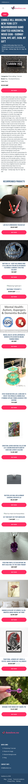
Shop (4, 14)
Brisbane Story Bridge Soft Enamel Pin (14, 707)
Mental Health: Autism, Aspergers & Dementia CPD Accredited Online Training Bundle (14, 337)
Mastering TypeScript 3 (14, 289)
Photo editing (12, 76)
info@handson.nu (5, 2)
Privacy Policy (11, 781)
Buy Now (14, 90)
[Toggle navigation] (3, 8)
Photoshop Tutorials (10, 748)
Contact (10, 779)
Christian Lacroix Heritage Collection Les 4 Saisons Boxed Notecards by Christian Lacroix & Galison (14, 448)
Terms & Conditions (18, 779)
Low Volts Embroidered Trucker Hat (14, 225)
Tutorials (19, 76)
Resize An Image (8, 751)
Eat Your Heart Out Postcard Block (14, 517)
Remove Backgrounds (10, 754)
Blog (5, 757)
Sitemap (18, 781)
